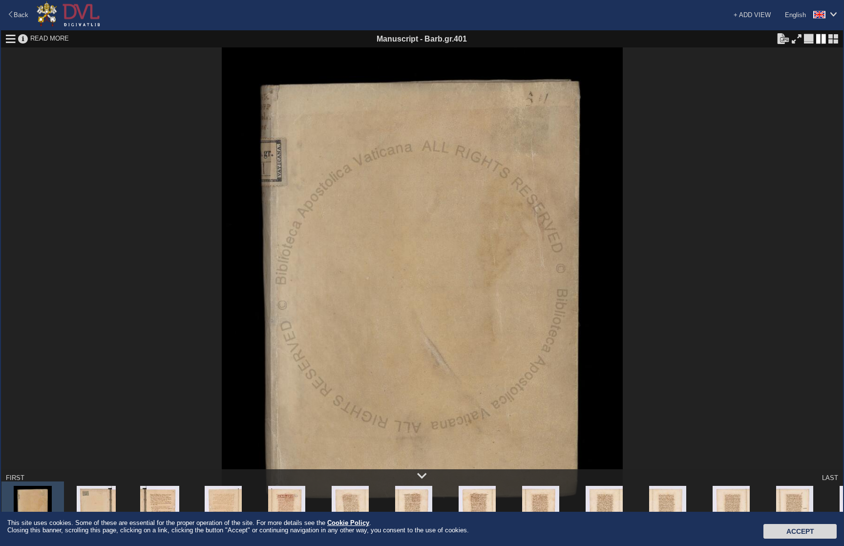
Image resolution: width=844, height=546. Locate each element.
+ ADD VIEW (752, 15)
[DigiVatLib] (68, 24)
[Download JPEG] (783, 38)
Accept (800, 531)
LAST (830, 477)
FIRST (15, 477)
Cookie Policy (348, 522)
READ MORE (49, 38)
